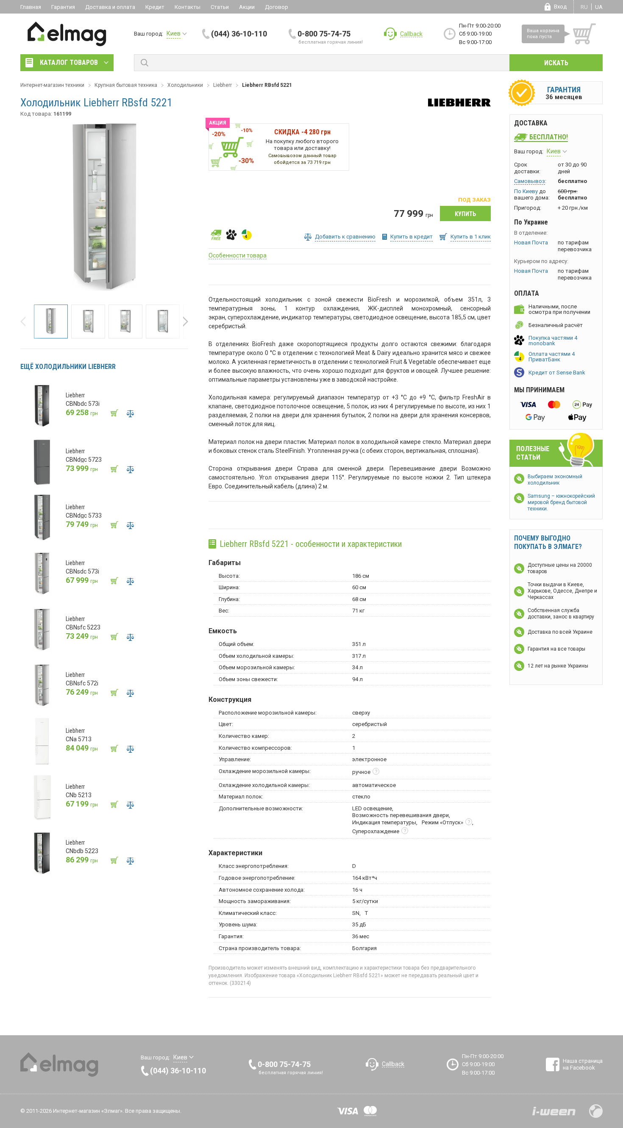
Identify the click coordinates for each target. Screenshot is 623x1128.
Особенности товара (238, 255)
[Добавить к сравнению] (130, 413)
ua (599, 7)
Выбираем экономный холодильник (555, 480)
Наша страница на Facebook (583, 1064)
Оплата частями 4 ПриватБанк (551, 356)
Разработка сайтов (554, 1111)
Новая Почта (531, 242)
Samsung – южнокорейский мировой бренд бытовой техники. (561, 502)
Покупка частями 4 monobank (552, 340)
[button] (25, 321)
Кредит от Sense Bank (556, 372)
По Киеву (526, 191)
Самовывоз (529, 181)
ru (584, 7)
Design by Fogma (596, 1111)
